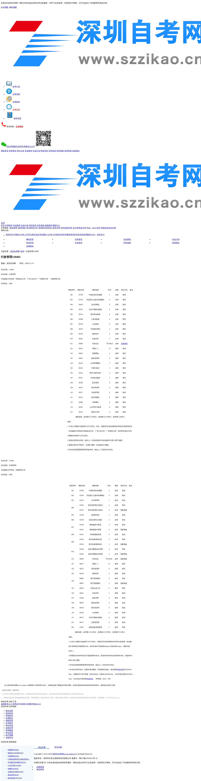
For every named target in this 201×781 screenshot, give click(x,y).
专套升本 (9, 738)
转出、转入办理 (93, 228)
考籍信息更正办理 (108, 228)
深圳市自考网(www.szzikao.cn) (64, 754)
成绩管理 (9, 720)
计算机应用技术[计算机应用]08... (19, 759)
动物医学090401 (13, 750)
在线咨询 (40, 767)
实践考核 (124, 344)
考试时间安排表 (45, 228)
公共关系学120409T (14, 765)
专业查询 (28, 151)
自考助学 (16, 102)
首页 (3, 223)
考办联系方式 (32, 228)
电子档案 (9, 735)
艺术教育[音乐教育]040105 (17, 762)
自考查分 (9, 718)
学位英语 (9, 733)
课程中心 (56, 225)
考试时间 (9, 716)
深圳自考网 (15, 251)
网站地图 (13, 7)
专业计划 (36, 151)
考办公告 (20, 151)
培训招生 (175, 243)
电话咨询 (40, 769)
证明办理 (9, 728)
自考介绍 (16, 87)
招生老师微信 (12, 147)
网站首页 (4, 151)
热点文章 (42, 747)
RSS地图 (4, 7)
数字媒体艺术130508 (15, 778)
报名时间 (9, 713)
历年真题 (60, 151)
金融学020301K (13, 768)
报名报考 (13, 228)
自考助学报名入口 (33, 704)
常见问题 (58, 747)
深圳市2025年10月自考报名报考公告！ (99, 235)
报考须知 (22, 228)
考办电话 (9, 725)
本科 (22, 251)
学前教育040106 (13, 756)
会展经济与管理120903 (15, 772)
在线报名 (76, 151)
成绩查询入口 (6, 704)
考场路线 (9, 730)
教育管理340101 (13, 775)
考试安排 (44, 151)
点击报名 (19, 127)
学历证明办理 (66, 228)
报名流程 (9, 711)
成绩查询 (48, 225)
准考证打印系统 (19, 704)
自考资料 (16, 94)
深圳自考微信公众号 (26, 147)
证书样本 (9, 723)
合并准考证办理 (79, 228)
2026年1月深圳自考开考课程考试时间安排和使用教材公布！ (58, 235)
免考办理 (56, 228)
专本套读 (52, 151)
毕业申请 (89, 679)
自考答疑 (68, 151)
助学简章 (17, 118)
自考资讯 (12, 151)
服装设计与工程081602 (15, 753)
